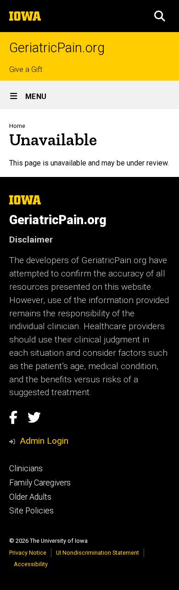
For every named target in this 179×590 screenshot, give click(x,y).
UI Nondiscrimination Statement (97, 552)
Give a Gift (25, 69)
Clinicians (26, 468)
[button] (159, 16)
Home (17, 125)
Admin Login (44, 441)
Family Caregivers (40, 482)
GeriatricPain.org (57, 48)
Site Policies (31, 510)
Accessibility (31, 564)
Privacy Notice (27, 552)
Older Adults (30, 497)
